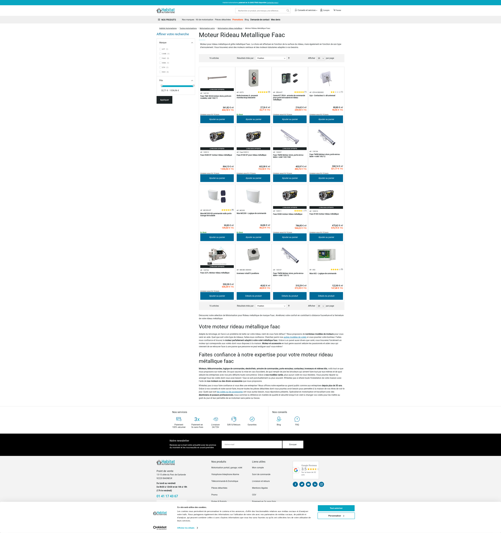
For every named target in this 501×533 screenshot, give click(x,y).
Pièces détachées (219, 488)
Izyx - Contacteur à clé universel (322, 95)
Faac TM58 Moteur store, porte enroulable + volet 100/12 (324, 155)
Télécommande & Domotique (224, 481)
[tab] (230, 461)
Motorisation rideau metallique (230, 28)
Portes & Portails (219, 501)
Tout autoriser (336, 508)
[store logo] (166, 10)
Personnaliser (334, 515)
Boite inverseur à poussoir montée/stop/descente (247, 96)
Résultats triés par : (246, 58)
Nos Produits (168, 20)
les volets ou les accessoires (230, 392)
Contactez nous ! (272, 3)
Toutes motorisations (188, 28)
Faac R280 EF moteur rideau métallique (216, 155)
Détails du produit (253, 296)
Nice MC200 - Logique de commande (251, 213)
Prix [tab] (161, 80)
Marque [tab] (162, 42)
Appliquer (164, 100)
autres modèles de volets (295, 337)
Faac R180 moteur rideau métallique (324, 214)
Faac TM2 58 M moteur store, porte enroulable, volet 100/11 (216, 97)
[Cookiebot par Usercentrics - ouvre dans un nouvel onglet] (159, 528)
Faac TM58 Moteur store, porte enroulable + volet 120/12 (288, 274)
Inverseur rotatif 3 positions (248, 273)
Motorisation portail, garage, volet (226, 467)
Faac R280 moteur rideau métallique (287, 214)
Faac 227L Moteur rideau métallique (214, 273)
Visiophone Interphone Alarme (225, 474)
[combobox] (263, 10)
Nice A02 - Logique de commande (322, 273)
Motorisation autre (207, 28)
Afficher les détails (185, 528)
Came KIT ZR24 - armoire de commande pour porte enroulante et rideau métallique (289, 97)
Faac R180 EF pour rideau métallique (251, 155)
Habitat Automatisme (168, 28)
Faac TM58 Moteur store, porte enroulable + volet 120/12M (288, 156)
